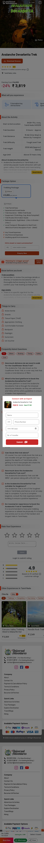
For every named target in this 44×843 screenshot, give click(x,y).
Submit (19, 442)
